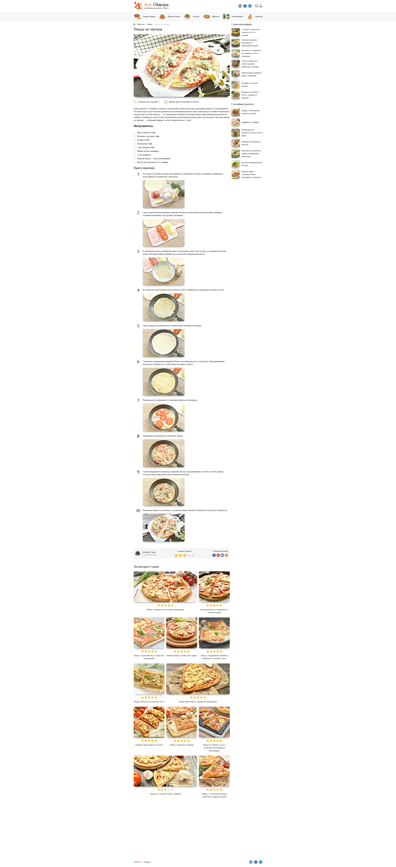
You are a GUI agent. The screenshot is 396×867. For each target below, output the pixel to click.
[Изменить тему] (260, 6)
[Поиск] (256, 6)
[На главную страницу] (134, 24)
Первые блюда (149, 16)
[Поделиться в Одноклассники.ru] (226, 555)
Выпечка (215, 16)
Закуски (196, 16)
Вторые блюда (174, 16)
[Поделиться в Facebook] (214, 555)
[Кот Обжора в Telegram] (250, 6)
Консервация (237, 16)
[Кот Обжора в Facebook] (245, 6)
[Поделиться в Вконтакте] (222, 555)
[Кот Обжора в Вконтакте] (240, 6)
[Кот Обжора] (138, 6)
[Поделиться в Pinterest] (218, 555)
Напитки (258, 16)
